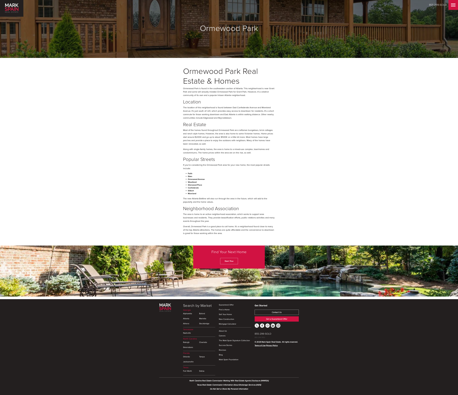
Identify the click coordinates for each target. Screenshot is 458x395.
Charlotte (203, 342)
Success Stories (225, 345)
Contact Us (277, 312)
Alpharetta (187, 313)
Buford (202, 313)
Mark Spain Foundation (228, 359)
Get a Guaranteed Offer (276, 319)
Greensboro (188, 347)
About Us (223, 331)
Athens (186, 323)
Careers (222, 336)
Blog (221, 355)
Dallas (201, 371)
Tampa (202, 357)
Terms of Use (260, 345)
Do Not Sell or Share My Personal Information (229, 389)
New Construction (226, 319)
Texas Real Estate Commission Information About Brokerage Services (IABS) (229, 385)
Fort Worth (187, 371)
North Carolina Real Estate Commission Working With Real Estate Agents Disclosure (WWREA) (229, 381)
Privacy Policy (272, 345)
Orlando (186, 357)
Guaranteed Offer (226, 305)
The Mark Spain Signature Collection (234, 340)
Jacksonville (188, 362)
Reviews (222, 350)
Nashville (187, 333)
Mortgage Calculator (227, 324)
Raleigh (186, 342)
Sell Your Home (225, 314)
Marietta (202, 318)
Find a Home (224, 309)
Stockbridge (204, 323)
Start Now (229, 261)
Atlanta (186, 318)
